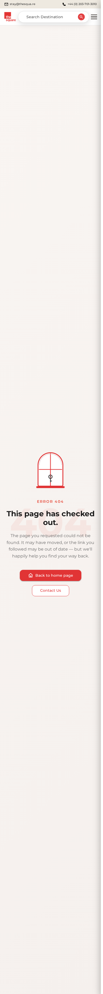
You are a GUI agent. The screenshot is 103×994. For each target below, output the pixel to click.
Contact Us (50, 590)
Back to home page (54, 575)
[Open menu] (94, 17)
